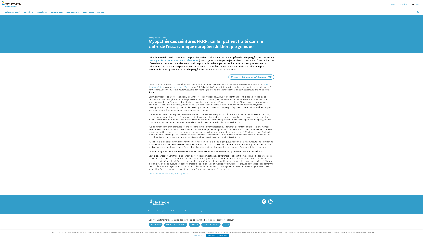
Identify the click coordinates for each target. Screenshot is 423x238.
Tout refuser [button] (211, 235)
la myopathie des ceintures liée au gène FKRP (174, 60)
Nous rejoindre (88, 12)
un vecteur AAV (180, 87)
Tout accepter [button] (223, 235)
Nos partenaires (57, 12)
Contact (150, 211)
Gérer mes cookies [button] (199, 235)
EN (417, 4)
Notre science (28, 12)
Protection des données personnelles (197, 211)
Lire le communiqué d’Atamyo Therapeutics (168, 173)
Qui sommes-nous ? (12, 12)
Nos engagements (72, 12)
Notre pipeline (41, 12)
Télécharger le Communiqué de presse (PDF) (251, 77)
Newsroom (101, 12)
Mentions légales (176, 211)
